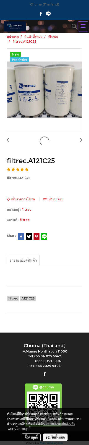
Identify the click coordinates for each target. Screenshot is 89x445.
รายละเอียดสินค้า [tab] (23, 260)
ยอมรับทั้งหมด (55, 437)
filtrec (26, 209)
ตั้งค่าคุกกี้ (31, 437)
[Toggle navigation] (83, 26)
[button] (72, 26)
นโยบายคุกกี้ (22, 428)
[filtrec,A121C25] (44, 90)
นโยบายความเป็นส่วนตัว (59, 424)
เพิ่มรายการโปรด (22, 199)
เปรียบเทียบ (55, 199)
